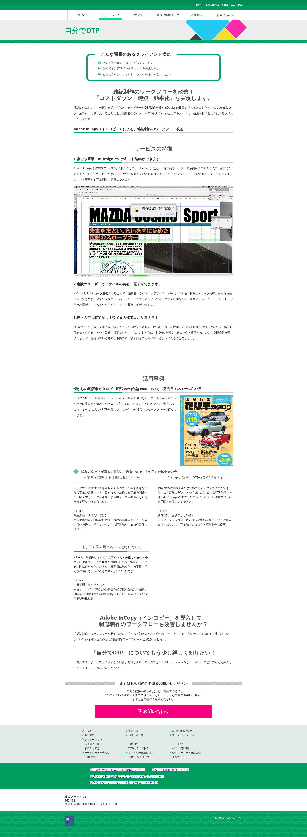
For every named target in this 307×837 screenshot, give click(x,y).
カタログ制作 (92, 743)
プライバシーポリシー (184, 735)
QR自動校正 (91, 757)
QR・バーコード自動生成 (186, 752)
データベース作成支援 (97, 752)
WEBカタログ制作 (138, 748)
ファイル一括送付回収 (140, 752)
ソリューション (110, 15)
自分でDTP (178, 757)
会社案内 (196, 15)
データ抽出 (178, 743)
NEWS (82, 15)
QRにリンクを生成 (138, 757)
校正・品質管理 (181, 748)
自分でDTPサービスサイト (93, 662)
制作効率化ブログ (168, 15)
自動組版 (133, 743)
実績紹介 (139, 15)
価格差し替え (92, 748)
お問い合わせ (225, 15)
